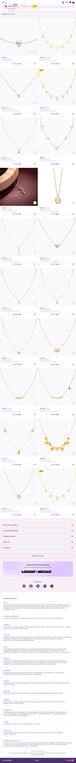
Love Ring (61, 650)
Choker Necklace (61, 661)
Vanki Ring (23, 650)
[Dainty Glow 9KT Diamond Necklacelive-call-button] (35, 314)
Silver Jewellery (65, 627)
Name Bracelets (18, 674)
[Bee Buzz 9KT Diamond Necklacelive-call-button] (35, 364)
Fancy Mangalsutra (61, 712)
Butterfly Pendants (9, 703)
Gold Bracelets (8, 672)
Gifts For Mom (54, 606)
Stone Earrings (8, 640)
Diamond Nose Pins (26, 693)
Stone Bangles (56, 683)
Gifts (5, 603)
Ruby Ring (30, 650)
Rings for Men (7, 724)
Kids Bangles (26, 683)
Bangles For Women (44, 732)
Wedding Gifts (45, 608)
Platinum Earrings (38, 637)
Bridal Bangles (47, 683)
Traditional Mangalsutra (44, 713)
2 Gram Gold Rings (53, 652)
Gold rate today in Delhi (10, 744)
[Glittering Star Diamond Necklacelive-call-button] (35, 515)
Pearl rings (24, 652)
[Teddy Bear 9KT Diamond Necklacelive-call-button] (73, 314)
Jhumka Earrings (57, 637)
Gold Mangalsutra (8, 712)
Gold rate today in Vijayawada (57, 744)
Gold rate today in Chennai (11, 743)
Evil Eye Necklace (18, 662)
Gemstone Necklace (39, 661)
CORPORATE (48, 753)
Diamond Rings (8, 649)
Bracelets (7, 670)
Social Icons (29, 572)
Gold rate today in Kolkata (11, 746)
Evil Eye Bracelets (48, 672)
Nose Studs (36, 693)
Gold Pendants (8, 702)
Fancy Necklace (29, 664)
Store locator (50, 618)
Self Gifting (15, 618)
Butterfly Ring (7, 652)
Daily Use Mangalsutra (10, 715)
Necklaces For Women (30, 662)
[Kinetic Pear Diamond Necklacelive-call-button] (73, 114)
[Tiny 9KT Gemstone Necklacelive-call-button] (35, 214)
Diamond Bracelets (18, 672)
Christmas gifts (16, 605)
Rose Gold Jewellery (9, 628)
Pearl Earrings (16, 638)
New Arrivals (7, 618)
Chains (58, 627)
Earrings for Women (19, 732)
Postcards (22, 618)
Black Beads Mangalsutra (11, 713)
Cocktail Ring (53, 650)
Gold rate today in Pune (41, 744)
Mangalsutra (8, 710)
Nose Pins (7, 691)
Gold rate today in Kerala (25, 744)
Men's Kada (37, 724)
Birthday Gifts (7, 606)
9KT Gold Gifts (60, 608)
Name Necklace (52, 662)
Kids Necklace (29, 661)
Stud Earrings (7, 638)
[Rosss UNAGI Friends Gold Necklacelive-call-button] (35, 414)
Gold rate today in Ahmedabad (28, 746)
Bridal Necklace (19, 664)
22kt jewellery (30, 627)
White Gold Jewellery (22, 628)
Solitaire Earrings (27, 637)
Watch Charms (51, 627)
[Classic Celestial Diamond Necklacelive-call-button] (35, 114)
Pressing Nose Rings (45, 693)
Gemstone (22, 627)
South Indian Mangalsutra (48, 712)
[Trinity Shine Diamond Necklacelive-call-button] (35, 264)
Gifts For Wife (19, 608)
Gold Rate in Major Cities (12, 741)
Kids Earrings (47, 637)
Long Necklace (42, 662)
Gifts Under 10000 (27, 605)
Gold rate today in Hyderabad (28, 743)
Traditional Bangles (9, 684)
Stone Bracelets (28, 674)
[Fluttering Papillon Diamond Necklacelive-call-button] (73, 264)
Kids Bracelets (28, 672)
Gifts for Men (7, 605)
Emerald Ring (37, 650)
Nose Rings (7, 693)
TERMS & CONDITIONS (28, 753)
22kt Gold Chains (51, 664)
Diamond (9, 627)
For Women (7, 730)
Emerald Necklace (40, 664)
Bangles (6, 681)
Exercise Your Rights (39, 753)
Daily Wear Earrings (18, 640)
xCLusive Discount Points (59, 753)
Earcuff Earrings (48, 638)
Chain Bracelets (8, 674)
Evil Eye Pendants (41, 702)
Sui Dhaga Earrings (26, 638)
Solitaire (15, 627)
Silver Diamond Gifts (9, 609)
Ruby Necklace (50, 661)
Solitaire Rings (34, 649)
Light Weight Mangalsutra (59, 713)
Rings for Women (8, 732)
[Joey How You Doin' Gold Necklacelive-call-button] (73, 414)
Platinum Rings (24, 649)
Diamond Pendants (18, 702)
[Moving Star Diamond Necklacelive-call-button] (73, 64)
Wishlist (70, 2)
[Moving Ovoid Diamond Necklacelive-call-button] (73, 515)
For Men (6, 722)
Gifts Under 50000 (50, 605)
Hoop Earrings (67, 637)
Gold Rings (16, 649)
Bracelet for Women (31, 732)
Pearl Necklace (8, 662)
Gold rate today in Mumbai (63, 743)
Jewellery (7, 625)
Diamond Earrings (17, 637)
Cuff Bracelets (37, 674)
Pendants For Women (56, 732)
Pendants (7, 700)
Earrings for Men (17, 724)
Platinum (37, 627)
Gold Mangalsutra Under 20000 (28, 713)
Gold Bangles (7, 683)
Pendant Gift (27, 608)
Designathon (59, 618)
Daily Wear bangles (36, 683)
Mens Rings (52, 649)
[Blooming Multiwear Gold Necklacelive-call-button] (73, 164)
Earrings (6, 635)
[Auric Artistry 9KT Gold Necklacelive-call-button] (73, 464)
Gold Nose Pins (15, 693)
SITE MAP (11, 753)
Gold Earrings (7, 637)
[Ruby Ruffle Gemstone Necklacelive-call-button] (73, 364)
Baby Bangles (65, 683)
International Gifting (9, 608)
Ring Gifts (52, 608)
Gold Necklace (8, 661)
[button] (41, 760)
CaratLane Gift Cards (62, 605)
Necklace (7, 659)
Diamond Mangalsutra (21, 712)
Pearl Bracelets (38, 672)
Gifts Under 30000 (38, 605)
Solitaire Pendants (30, 702)
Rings (5, 647)
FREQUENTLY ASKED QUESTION (38, 754)
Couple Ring (7, 650)
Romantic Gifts (27, 606)
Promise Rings (32, 652)
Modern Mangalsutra (33, 712)
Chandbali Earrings (38, 638)
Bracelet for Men (28, 724)
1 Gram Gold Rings (65, 652)
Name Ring (45, 650)
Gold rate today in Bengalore (46, 743)
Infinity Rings (15, 652)
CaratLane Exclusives (11, 616)
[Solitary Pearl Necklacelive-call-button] (35, 64)
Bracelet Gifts (36, 608)
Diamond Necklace (18, 661)
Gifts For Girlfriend (64, 606)
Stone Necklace (62, 662)
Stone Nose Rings (57, 693)
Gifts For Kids (36, 606)
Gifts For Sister (45, 606)
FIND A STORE (39, 556)
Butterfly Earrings (29, 640)
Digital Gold (29, 618)
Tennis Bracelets (59, 672)
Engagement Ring (61, 649)
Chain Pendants (51, 702)
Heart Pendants (19, 703)
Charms (43, 627)
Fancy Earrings (58, 638)
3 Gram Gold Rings (42, 652)
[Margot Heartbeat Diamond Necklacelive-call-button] (73, 214)
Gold (5, 627)
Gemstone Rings (43, 649)
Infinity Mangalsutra (22, 715)
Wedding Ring (15, 650)
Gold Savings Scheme (39, 618)
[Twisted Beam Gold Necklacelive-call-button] (35, 464)
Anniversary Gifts (17, 606)
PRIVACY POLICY (18, 753)
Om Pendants (60, 702)
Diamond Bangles (17, 683)
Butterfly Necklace (9, 664)
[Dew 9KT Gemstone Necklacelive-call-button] (35, 164)
